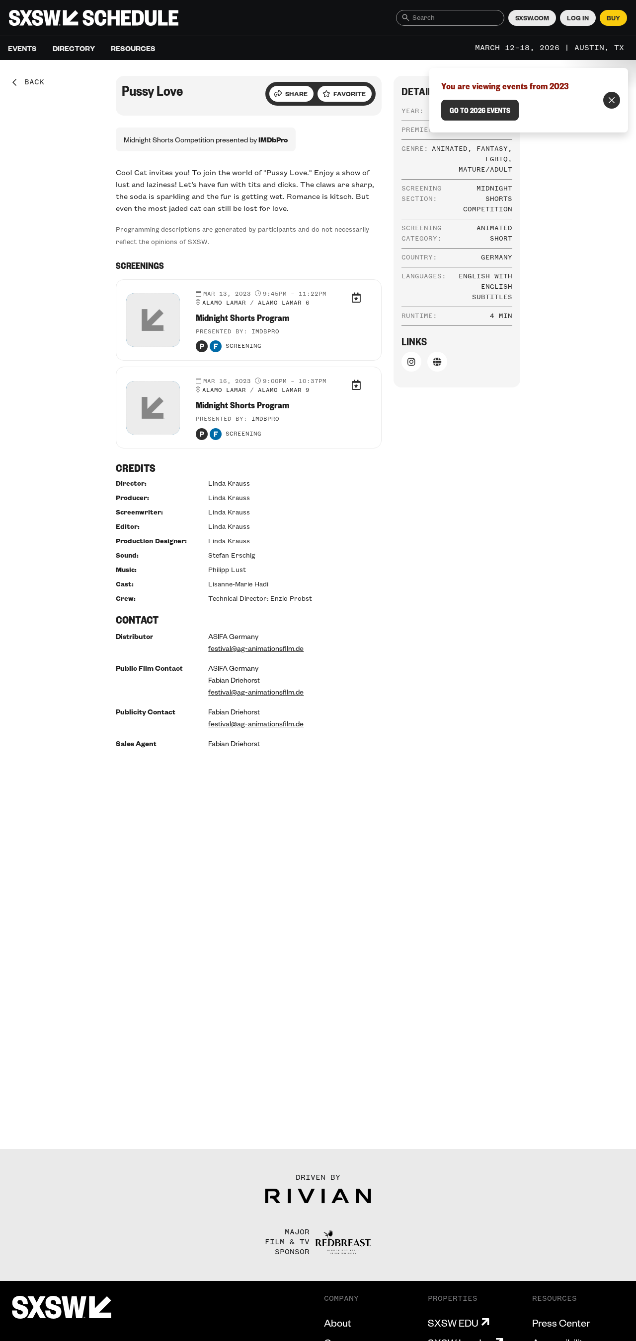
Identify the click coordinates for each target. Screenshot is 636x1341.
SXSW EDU (453, 1323)
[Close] (611, 100)
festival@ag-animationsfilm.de (256, 647)
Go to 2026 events (480, 110)
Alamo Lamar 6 (284, 303)
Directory (74, 48)
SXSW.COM (532, 18)
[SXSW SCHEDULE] (93, 18)
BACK (30, 82)
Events (22, 48)
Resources (133, 48)
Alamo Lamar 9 (284, 390)
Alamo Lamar (224, 303)
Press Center (561, 1323)
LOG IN (578, 18)
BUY (613, 18)
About (337, 1323)
